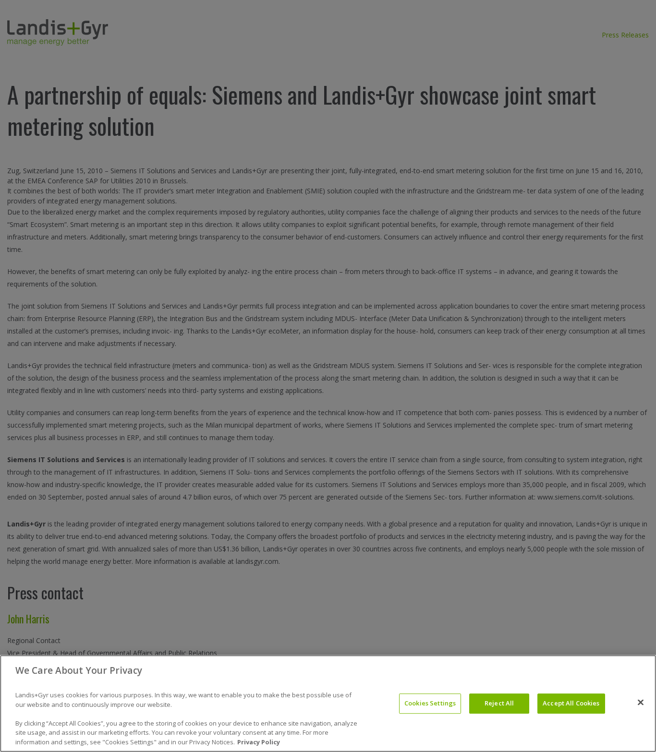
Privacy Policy (258, 742)
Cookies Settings (430, 703)
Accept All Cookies (571, 703)
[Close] (640, 702)
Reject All (499, 703)
